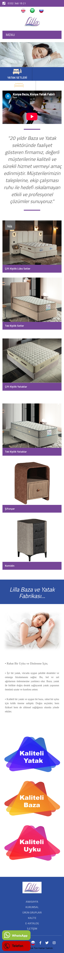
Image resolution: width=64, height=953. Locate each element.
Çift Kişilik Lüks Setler (17, 269)
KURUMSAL (32, 907)
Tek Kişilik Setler (14, 326)
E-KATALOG (32, 923)
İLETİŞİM (32, 929)
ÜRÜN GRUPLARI (32, 912)
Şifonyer (10, 509)
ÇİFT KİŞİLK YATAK (19, 91)
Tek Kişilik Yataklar (16, 452)
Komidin (9, 566)
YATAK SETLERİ (17, 77)
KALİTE (32, 918)
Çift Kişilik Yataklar (16, 387)
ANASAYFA (32, 902)
